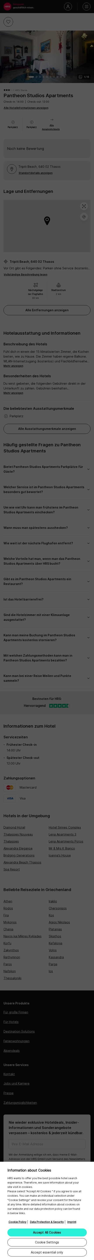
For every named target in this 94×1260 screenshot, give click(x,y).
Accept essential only (47, 1252)
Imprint (71, 1222)
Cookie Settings (47, 1242)
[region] (47, 1211)
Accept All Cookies (47, 1232)
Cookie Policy (17, 1222)
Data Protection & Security (47, 1222)
